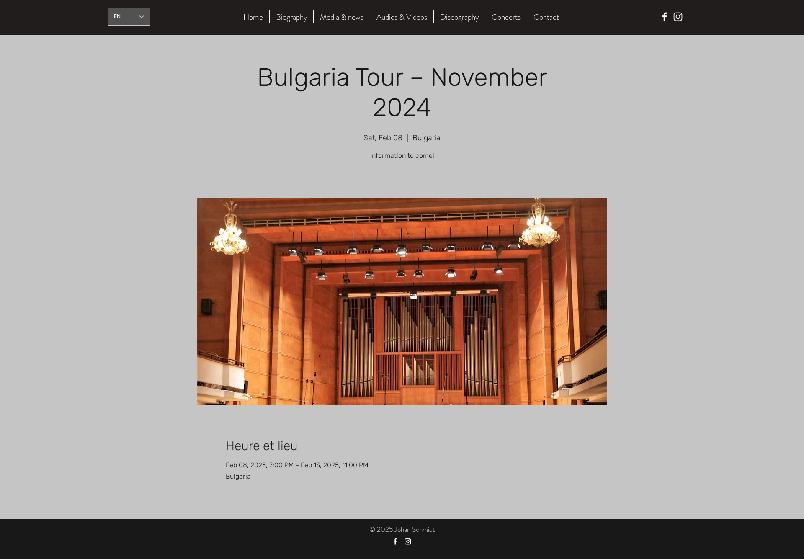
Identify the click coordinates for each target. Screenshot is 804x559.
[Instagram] (678, 17)
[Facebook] (664, 17)
